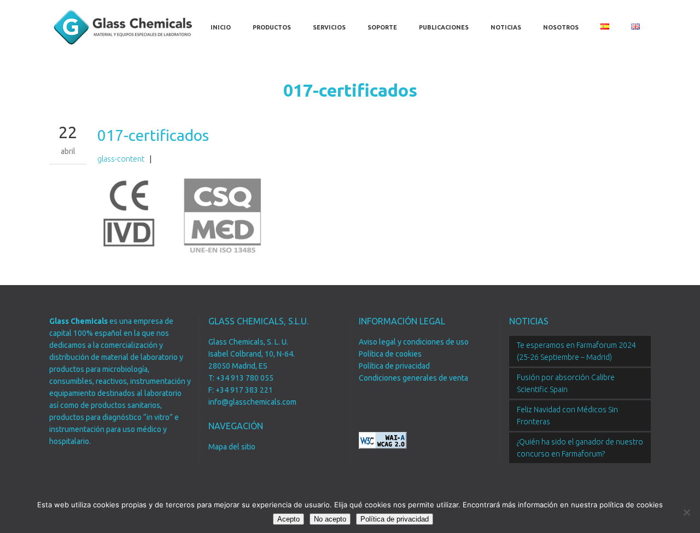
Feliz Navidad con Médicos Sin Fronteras (567, 415)
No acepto (330, 519)
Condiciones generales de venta (413, 378)
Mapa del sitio (231, 446)
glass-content (120, 159)
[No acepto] (686, 512)
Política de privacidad (394, 366)
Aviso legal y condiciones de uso (414, 341)
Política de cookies (390, 354)
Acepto (288, 519)
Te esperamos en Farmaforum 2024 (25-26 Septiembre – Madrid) (576, 351)
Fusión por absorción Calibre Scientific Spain (566, 383)
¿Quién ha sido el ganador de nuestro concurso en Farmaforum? (580, 447)
